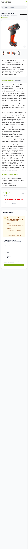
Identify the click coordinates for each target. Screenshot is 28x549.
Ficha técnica (18, 80)
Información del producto (7, 80)
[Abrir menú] (21, 2)
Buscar (14, 264)
